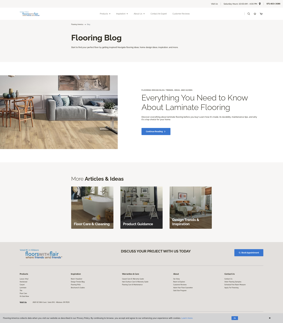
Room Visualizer (76, 279)
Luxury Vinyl (24, 279)
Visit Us (214, 4)
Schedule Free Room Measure (235, 285)
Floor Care (23, 293)
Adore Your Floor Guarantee (183, 288)
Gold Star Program (180, 290)
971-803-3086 (273, 4)
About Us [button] (138, 14)
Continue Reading (154, 131)
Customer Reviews (181, 14)
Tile (21, 290)
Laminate (23, 288)
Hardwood (23, 282)
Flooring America (77, 24)
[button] (249, 14)
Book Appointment (250, 252)
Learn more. (187, 318)
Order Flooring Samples (232, 282)
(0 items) (261, 13)
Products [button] (104, 14)
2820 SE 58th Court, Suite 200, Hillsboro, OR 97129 (51, 302)
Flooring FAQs (76, 285)
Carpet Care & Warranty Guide (133, 279)
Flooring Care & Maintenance (132, 285)
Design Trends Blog (78, 282)
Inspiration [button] (120, 14)
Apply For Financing (231, 288)
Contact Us (228, 279)
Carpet (22, 285)
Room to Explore (179, 282)
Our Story (176, 279)
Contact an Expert (159, 14)
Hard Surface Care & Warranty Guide (135, 282)
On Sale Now (24, 296)
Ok (235, 318)
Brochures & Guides (78, 288)
